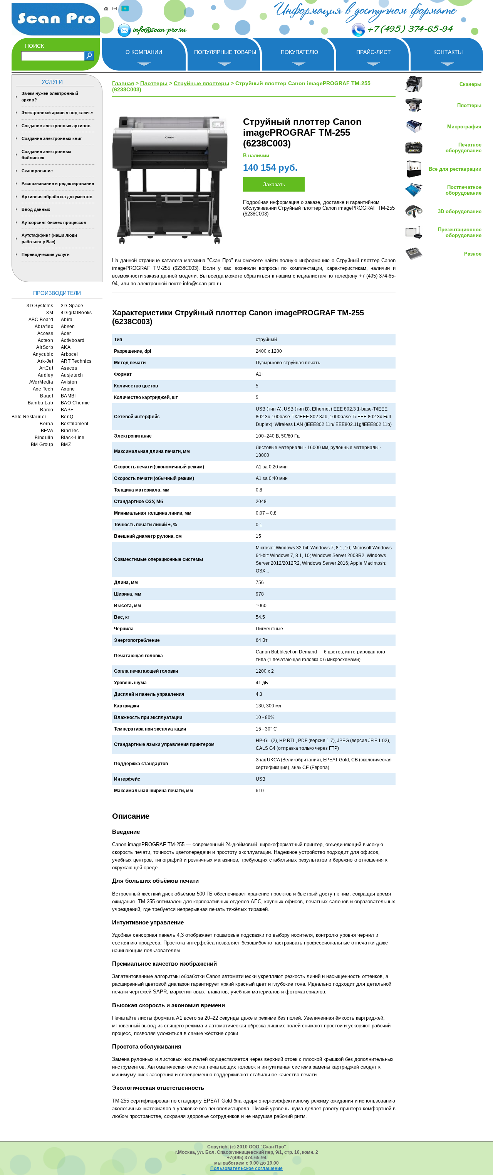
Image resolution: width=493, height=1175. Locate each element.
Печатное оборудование (463, 147)
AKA (65, 347)
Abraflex (44, 326)
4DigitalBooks (76, 312)
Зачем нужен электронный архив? (50, 96)
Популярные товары (225, 52)
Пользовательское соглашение (246, 1168)
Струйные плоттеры (201, 83)
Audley (45, 375)
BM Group (42, 444)
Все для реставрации (455, 169)
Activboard (73, 340)
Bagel (46, 396)
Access (45, 333)
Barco (46, 409)
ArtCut (46, 368)
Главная (123, 83)
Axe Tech (43, 389)
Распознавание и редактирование (58, 183)
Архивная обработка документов (57, 196)
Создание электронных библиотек (46, 154)
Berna (46, 423)
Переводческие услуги (46, 254)
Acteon (45, 340)
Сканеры (470, 84)
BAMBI (68, 396)
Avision (69, 382)
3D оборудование (459, 211)
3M (49, 312)
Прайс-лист (373, 52)
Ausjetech (72, 375)
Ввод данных (36, 209)
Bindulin (44, 437)
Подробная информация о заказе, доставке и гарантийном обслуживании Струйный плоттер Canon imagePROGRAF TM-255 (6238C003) (319, 208)
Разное (472, 254)
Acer (66, 333)
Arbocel (69, 354)
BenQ (67, 416)
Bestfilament (74, 423)
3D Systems (40, 305)
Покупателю (299, 52)
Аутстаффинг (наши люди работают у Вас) (49, 238)
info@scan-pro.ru (159, 30)
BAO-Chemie (75, 403)
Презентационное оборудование (459, 232)
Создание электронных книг (52, 138)
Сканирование (37, 170)
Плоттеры (154, 83)
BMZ (66, 444)
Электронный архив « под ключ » (57, 112)
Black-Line (73, 437)
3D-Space (72, 305)
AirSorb (44, 347)
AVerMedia (41, 382)
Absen (68, 326)
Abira (67, 319)
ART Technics (76, 361)
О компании (144, 52)
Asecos (69, 368)
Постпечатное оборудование (463, 190)
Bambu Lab (40, 403)
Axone (68, 389)
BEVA (47, 430)
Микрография (464, 127)
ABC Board (41, 319)
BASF (67, 409)
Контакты (448, 52)
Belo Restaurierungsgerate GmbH (32, 416)
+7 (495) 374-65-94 (410, 29)
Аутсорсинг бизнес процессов (54, 222)
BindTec (70, 430)
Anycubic (43, 354)
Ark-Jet (45, 361)
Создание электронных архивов (56, 125)
